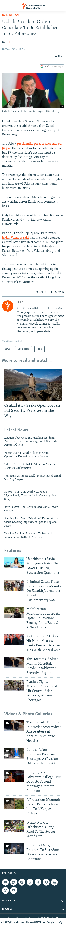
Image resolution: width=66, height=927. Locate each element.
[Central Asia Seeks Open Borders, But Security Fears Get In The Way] (33, 385)
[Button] (59, 56)
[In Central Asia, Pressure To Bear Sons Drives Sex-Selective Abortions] (14, 848)
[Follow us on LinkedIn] (54, 882)
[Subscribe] (13, 890)
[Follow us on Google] (30, 882)
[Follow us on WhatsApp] (5, 890)
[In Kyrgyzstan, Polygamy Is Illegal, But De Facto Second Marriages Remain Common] (14, 776)
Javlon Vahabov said (15, 237)
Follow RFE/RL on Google (40, 922)
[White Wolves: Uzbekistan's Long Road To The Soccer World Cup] (14, 826)
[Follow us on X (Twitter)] (38, 882)
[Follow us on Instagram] (21, 882)
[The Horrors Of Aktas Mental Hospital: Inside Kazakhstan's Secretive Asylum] (14, 662)
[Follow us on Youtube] (5, 882)
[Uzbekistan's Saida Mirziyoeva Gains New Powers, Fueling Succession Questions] (14, 562)
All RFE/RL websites (12, 922)
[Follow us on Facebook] (46, 882)
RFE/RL (10, 42)
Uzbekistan (10, 15)
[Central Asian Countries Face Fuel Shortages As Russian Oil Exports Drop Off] (14, 753)
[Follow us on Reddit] (13, 882)
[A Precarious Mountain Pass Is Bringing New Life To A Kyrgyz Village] (14, 803)
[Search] (60, 922)
